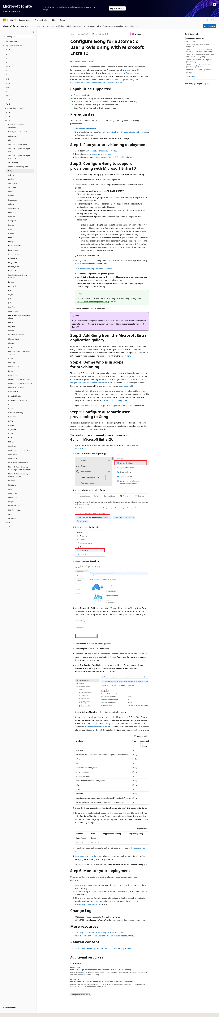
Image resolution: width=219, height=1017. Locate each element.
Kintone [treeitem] (11, 331)
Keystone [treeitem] (11, 326)
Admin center (209, 26)
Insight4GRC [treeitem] (13, 262)
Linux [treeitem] (10, 404)
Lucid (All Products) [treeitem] (15, 413)
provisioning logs (89, 885)
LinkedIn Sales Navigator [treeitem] (17, 400)
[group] (112, 772)
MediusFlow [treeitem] (12, 454)
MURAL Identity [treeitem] (14, 506)
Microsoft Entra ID (99, 34)
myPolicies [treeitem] (12, 518)
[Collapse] (33, 32)
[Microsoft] (4, 20)
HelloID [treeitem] (11, 204)
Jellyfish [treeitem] (11, 294)
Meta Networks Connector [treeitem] (18, 463)
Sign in (213, 20)
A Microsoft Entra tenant (85, 128)
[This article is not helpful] (208, 83)
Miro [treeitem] (10, 489)
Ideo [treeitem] (10, 237)
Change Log (191, 73)
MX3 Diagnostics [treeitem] (14, 510)
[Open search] (207, 20)
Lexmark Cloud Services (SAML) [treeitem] (20, 379)
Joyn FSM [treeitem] (11, 307)
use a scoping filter (127, 386)
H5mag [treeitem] (11, 233)
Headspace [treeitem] (12, 200)
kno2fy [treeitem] (10, 347)
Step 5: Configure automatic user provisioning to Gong (199, 65)
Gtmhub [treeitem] (11, 192)
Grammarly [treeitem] (12, 183)
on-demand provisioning (89, 856)
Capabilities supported (195, 38)
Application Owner (85, 135)
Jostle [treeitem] (10, 303)
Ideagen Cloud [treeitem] (14, 242)
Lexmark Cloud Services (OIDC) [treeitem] (20, 383)
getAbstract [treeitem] (12, 136)
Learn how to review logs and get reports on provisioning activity (103, 948)
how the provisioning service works (101, 151)
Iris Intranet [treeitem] (12, 258)
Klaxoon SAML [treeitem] (13, 339)
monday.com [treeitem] (13, 497)
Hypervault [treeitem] (12, 229)
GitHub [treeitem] (11, 140)
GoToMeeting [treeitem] (13, 162)
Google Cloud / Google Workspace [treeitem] (16, 126)
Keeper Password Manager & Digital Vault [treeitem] (19, 316)
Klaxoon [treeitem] (11, 343)
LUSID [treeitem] (10, 421)
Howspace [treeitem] (12, 221)
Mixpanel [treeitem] (11, 481)
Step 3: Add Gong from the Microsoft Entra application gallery (200, 55)
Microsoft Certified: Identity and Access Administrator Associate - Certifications (101, 981)
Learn (73, 34)
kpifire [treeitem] (10, 358)
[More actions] (147, 34)
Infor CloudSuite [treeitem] (14, 246)
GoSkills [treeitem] (11, 179)
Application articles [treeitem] (12, 41)
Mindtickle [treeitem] (12, 485)
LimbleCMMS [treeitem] (13, 392)
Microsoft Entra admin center (99, 445)
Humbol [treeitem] (11, 225)
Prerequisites (191, 41)
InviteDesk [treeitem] (12, 286)
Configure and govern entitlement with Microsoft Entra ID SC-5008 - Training (100, 970)
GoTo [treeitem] (10, 438)
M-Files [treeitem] (11, 442)
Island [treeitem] (10, 290)
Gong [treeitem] (10, 171)
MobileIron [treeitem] (12, 493)
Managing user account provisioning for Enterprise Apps (99, 932)
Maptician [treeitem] (12, 446)
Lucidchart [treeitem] (12, 417)
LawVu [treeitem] (10, 371)
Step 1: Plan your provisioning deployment (197, 45)
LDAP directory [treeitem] (13, 375)
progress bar (89, 891)
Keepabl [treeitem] (11, 322)
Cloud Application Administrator (134, 132)
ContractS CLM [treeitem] (13, 208)
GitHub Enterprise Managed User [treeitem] (19, 149)
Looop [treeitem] (10, 433)
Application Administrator (109, 132)
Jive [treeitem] (9, 299)
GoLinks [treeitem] (11, 175)
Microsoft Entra (84, 34)
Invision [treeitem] (11, 282)
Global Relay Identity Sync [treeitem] (18, 167)
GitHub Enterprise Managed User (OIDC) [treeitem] (19, 156)
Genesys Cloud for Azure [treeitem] (17, 132)
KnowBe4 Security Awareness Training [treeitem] (19, 352)
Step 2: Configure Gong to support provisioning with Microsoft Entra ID (200, 50)
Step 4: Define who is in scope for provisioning (199, 60)
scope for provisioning (101, 154)
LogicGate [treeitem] (12, 429)
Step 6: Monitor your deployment (199, 70)
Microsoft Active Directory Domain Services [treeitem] (18, 475)
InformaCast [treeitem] (13, 250)
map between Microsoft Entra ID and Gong (114, 157)
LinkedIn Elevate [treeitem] (14, 396)
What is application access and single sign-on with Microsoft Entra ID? (105, 936)
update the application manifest (116, 405)
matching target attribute (96, 726)
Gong (128, 73)
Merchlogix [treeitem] (12, 458)
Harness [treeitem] (11, 196)
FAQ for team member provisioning (93, 301)
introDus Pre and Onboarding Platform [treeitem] (19, 276)
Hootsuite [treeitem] (12, 212)
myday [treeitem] (10, 514)
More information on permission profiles (92, 268)
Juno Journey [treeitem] (13, 311)
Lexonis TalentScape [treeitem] (16, 388)
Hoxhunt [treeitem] (11, 217)
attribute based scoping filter (114, 400)
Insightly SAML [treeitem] (14, 267)
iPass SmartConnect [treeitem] (15, 254)
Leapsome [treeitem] (12, 425)
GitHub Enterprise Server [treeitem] (17, 144)
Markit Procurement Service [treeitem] (18, 450)
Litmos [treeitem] (10, 408)
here (129, 356)
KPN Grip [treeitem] (11, 363)
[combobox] (18, 36)
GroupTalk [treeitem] (12, 187)
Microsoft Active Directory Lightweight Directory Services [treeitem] (19, 468)
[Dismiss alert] (214, 4)
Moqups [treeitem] (11, 502)
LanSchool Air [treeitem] (13, 367)
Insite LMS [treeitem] (12, 271)
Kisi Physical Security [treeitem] (16, 335)
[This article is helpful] (205, 83)
